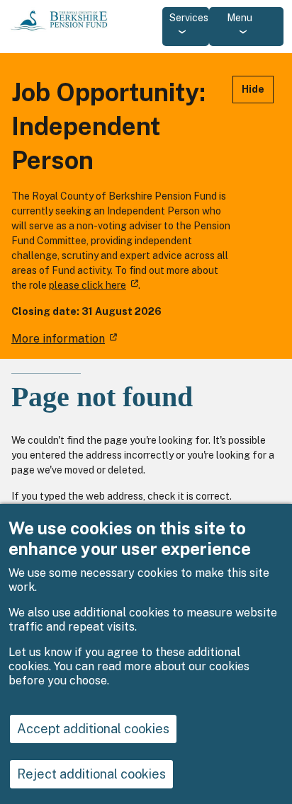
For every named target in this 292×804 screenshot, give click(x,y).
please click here (87, 285)
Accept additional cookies (93, 728)
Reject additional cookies (91, 773)
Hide (253, 89)
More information (58, 338)
